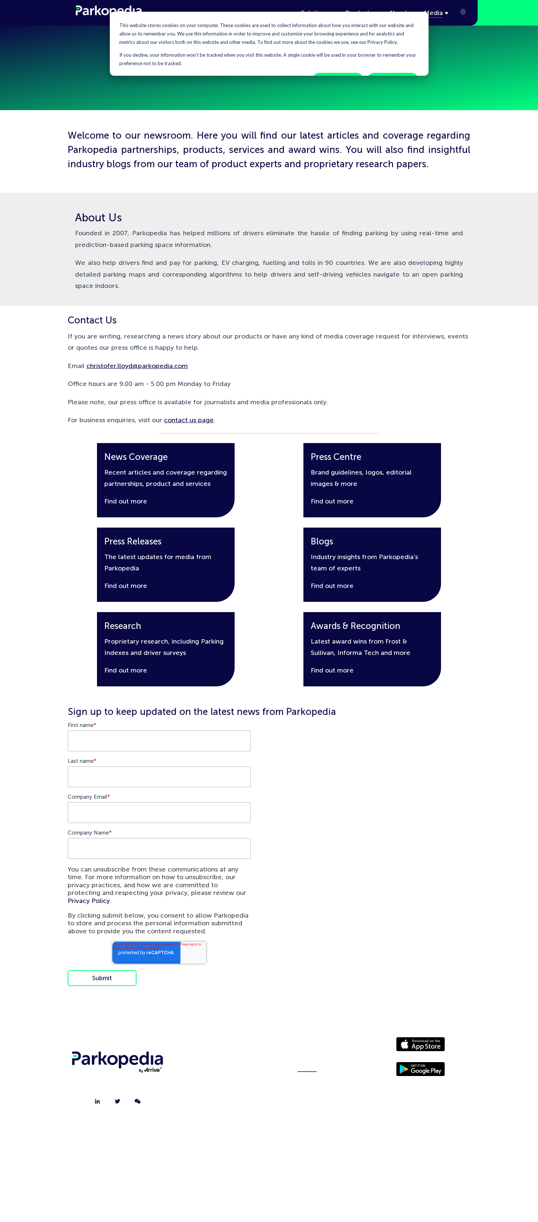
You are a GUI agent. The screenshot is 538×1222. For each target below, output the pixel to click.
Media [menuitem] (307, 1066)
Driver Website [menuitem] (307, 1047)
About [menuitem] (221, 1047)
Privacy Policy (89, 901)
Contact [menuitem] (220, 1066)
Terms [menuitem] (307, 1102)
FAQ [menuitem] (220, 1102)
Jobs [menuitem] (220, 1084)
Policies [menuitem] (307, 1084)
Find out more (125, 501)
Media (433, 13)
